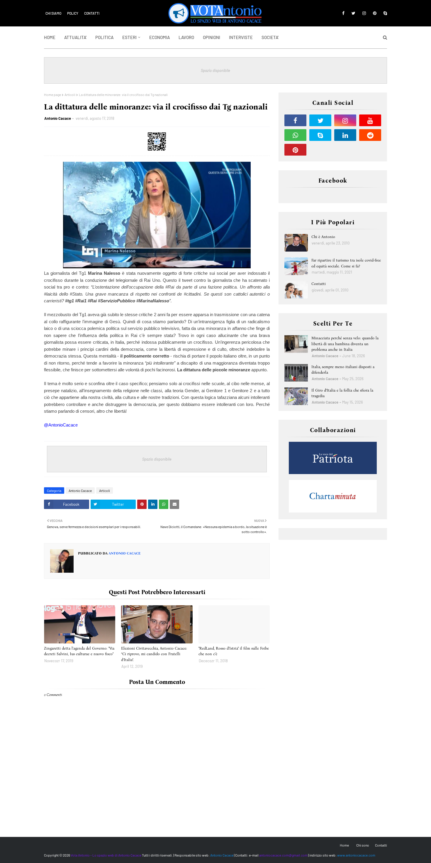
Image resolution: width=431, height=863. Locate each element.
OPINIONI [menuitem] (211, 37)
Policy (72, 13)
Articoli (70, 94)
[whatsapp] (295, 135)
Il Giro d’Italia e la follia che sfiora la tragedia (342, 393)
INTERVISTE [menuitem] (241, 37)
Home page (52, 94)
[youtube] (370, 120)
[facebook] (343, 13)
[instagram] (364, 13)
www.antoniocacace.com (356, 855)
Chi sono (362, 845)
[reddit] (370, 135)
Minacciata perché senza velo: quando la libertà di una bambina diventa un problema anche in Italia (345, 344)
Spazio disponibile (215, 70)
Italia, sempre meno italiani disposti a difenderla (342, 370)
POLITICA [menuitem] (104, 37)
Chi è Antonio (323, 237)
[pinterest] (375, 13)
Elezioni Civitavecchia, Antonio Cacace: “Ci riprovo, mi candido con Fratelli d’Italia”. (154, 654)
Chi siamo (53, 13)
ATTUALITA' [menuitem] (75, 37)
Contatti (91, 13)
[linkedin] (345, 135)
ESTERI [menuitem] (129, 37)
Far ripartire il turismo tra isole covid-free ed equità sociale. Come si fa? (346, 263)
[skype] (384, 13)
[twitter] (353, 13)
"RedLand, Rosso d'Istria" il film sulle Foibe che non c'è (233, 651)
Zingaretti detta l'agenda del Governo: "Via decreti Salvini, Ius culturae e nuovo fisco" (79, 651)
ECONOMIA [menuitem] (159, 37)
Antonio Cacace (57, 118)
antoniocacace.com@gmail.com (283, 855)
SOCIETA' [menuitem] (270, 37)
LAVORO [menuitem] (186, 37)
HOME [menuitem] (49, 37)
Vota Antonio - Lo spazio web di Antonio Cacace (106, 855)
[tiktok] (320, 150)
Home (344, 845)
